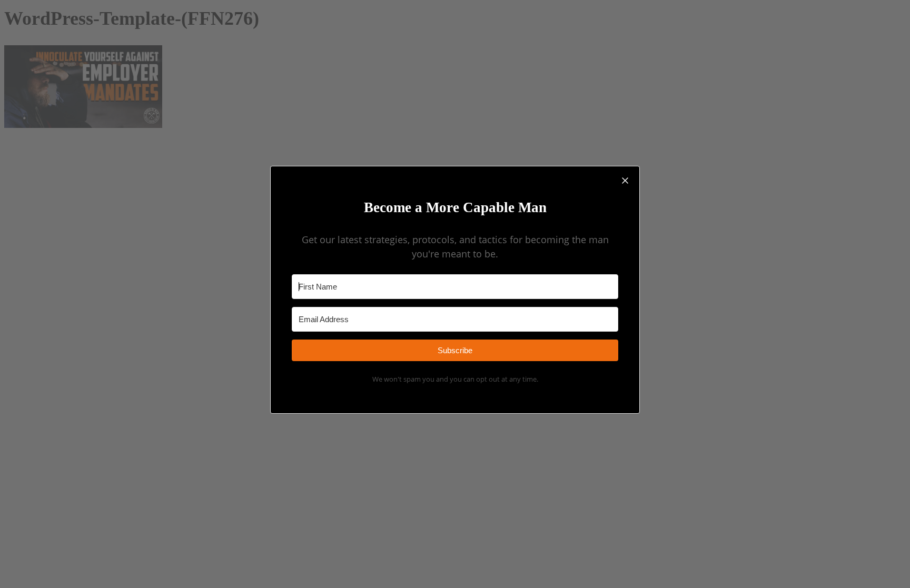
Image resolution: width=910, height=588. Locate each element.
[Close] (625, 180)
